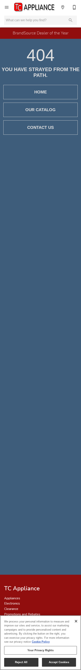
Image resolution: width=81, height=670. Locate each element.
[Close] (76, 621)
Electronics (12, 603)
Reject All (21, 662)
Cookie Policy (41, 641)
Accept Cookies (59, 662)
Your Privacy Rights (40, 650)
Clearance (11, 609)
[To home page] (34, 7)
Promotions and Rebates (22, 614)
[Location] (63, 7)
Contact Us (40, 127)
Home (40, 92)
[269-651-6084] (74, 7)
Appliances (12, 598)
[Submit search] (70, 20)
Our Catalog (40, 109)
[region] (40, 642)
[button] (7, 7)
